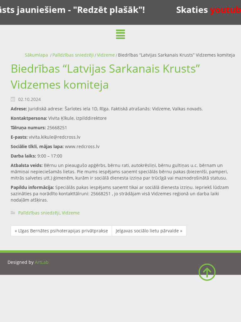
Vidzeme (106, 55)
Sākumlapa (36, 55)
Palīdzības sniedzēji (73, 55)
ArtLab (42, 262)
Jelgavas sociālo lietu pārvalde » (149, 231)
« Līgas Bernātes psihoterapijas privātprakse (61, 231)
